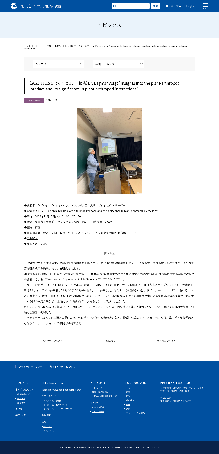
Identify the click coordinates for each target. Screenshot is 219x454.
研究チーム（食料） (52, 401)
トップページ (30, 46)
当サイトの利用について (62, 366)
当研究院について (24, 389)
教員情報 (46, 415)
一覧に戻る (109, 340)
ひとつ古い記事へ (166, 340)
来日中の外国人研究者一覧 (104, 396)
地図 (188, 401)
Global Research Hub (53, 383)
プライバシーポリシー (30, 366)
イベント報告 (98, 411)
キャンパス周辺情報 (135, 413)
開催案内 (32, 238)
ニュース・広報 (97, 383)
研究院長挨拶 (23, 394)
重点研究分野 (49, 396)
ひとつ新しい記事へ (52, 340)
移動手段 (130, 400)
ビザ (128, 388)
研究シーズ (48, 431)
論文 (44, 421)
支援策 (19, 409)
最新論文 (47, 426)
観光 (128, 404)
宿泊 (128, 396)
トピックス (45, 46)
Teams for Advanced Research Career (62, 389)
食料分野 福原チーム (122, 232)
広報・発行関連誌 (100, 392)
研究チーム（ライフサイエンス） (58, 409)
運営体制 (21, 402)
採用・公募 (20, 415)
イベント (94, 402)
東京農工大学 (173, 6)
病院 (128, 408)
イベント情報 (98, 407)
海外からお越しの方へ (135, 383)
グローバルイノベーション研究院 (36, 6)
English (190, 6)
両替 (128, 392)
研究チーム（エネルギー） (55, 405)
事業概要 (21, 398)
